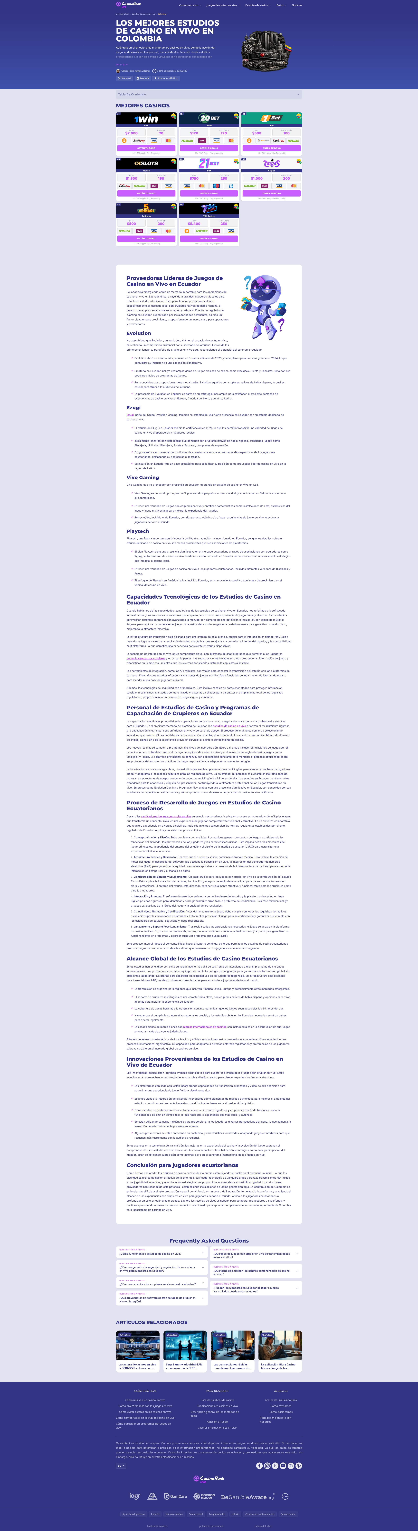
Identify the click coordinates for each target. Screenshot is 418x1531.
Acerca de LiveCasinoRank (281, 1400)
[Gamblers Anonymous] (152, 1496)
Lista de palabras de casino (217, 1400)
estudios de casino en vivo (229, 726)
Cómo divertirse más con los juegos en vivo (145, 1406)
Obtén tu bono (146, 148)
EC (119, 1465)
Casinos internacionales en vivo (217, 1427)
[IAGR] (135, 1496)
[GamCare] (175, 1496)
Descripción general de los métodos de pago (214, 1414)
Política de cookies (157, 1526)
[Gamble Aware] (248, 1496)
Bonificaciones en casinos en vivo (217, 1406)
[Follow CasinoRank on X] (275, 1465)
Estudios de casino (256, 5)
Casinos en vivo (188, 5)
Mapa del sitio (263, 1526)
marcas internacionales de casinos (205, 1026)
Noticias (297, 5)
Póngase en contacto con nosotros (275, 1419)
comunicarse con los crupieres (146, 658)
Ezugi (130, 414)
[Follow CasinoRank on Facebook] (259, 1465)
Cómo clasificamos (281, 1412)
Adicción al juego (217, 1421)
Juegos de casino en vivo (222, 5)
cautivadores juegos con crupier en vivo (166, 816)
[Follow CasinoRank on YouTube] (283, 1465)
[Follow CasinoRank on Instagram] (267, 1465)
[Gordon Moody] (204, 1496)
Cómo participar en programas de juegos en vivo (143, 1425)
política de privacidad (211, 1526)
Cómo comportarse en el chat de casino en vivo (145, 1418)
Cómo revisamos (281, 1406)
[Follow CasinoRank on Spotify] (291, 1465)
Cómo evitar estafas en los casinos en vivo (145, 1412)
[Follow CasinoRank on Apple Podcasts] (298, 1465)
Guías (279, 5)
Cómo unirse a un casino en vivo (145, 1400)
